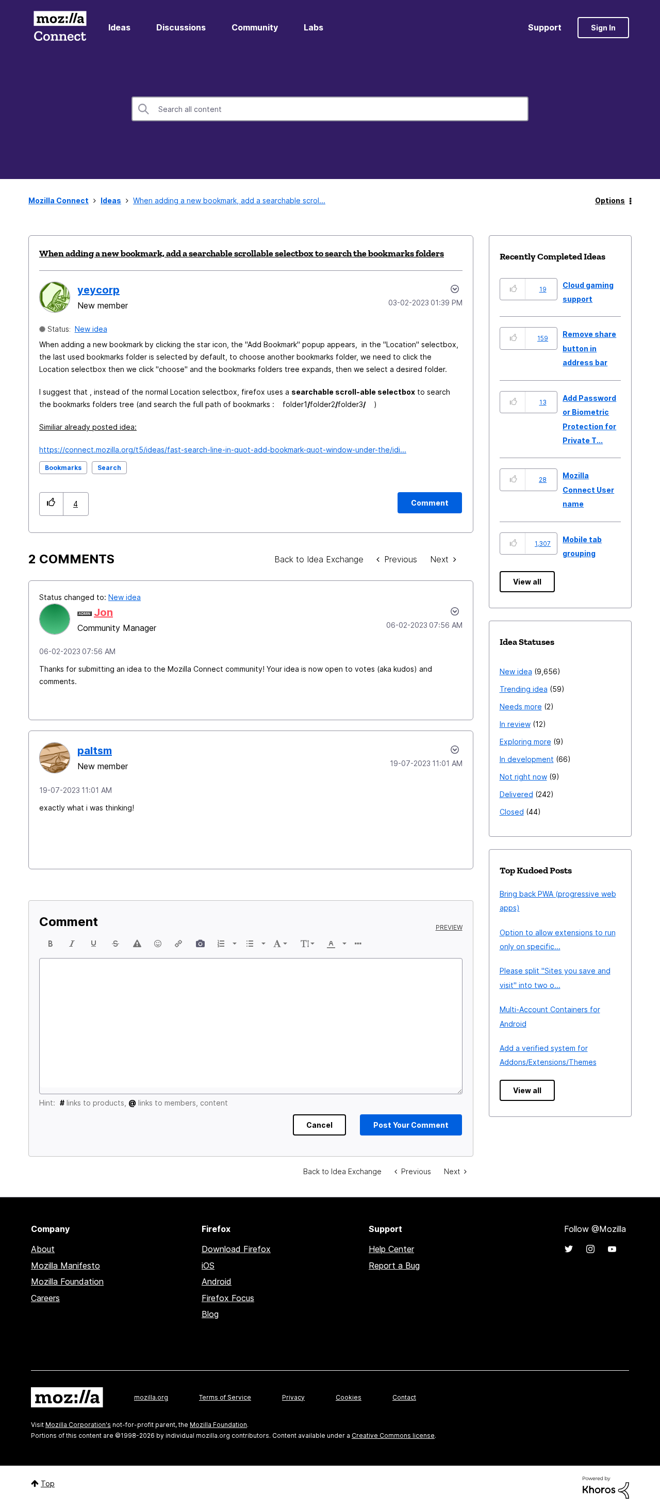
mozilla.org (151, 1397)
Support (545, 27)
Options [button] (610, 200)
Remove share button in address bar (589, 348)
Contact (404, 1397)
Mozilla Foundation (67, 1281)
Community (255, 27)
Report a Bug (394, 1265)
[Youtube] (612, 1249)
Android (217, 1281)
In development (527, 759)
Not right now (523, 776)
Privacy (293, 1397)
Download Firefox (236, 1249)
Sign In (603, 27)
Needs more (521, 706)
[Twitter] (568, 1249)
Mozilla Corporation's (78, 1425)
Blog (210, 1314)
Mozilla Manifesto (65, 1265)
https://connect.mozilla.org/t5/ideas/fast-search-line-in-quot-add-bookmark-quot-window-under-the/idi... (222, 449)
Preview (449, 927)
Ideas (119, 27)
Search (109, 468)
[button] (51, 504)
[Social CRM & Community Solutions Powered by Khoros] (606, 1486)
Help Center (391, 1249)
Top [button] (48, 1483)
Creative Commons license (393, 1435)
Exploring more (525, 741)
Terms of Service (225, 1397)
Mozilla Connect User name (588, 489)
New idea (91, 328)
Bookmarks (63, 468)
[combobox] (330, 108)
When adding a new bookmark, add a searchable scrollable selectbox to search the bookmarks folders (241, 253)
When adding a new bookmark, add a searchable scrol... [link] (229, 200)
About (43, 1249)
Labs (313, 27)
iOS (208, 1265)
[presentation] (50, 943)
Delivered (516, 794)
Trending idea (524, 689)
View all (527, 581)
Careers (45, 1298)
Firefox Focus (228, 1298)
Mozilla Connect (60, 27)
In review (515, 724)
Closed (512, 811)
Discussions (181, 27)
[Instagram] (590, 1249)
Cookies (348, 1397)
